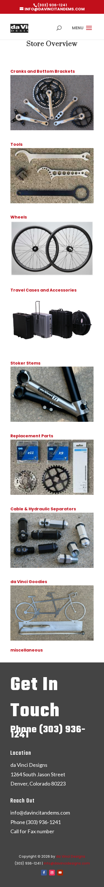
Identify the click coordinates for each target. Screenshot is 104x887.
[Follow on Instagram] (52, 872)
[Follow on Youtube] (60, 872)
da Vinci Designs (70, 856)
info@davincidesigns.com (67, 863)
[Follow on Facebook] (44, 872)
